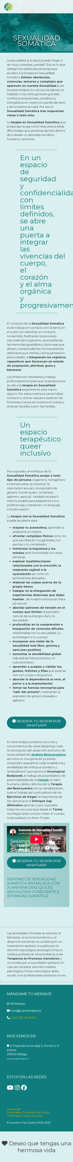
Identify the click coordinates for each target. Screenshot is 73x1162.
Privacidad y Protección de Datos (28, 1112)
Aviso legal (14, 1109)
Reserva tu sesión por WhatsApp (38, 723)
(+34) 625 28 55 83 (23, 1017)
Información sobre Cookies (24, 1115)
